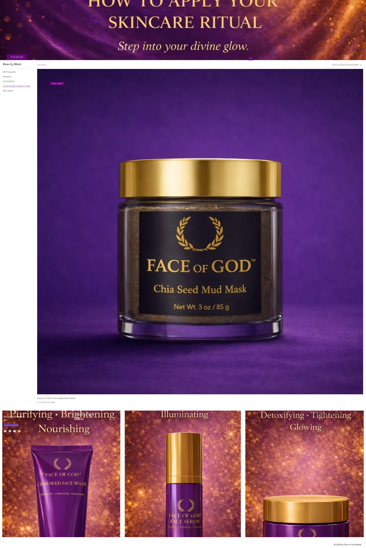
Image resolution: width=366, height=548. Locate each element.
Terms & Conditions (180, 417)
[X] (14, 431)
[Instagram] (9, 431)
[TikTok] (19, 431)
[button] (250, 57)
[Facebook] (5, 431)
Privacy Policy (181, 413)
